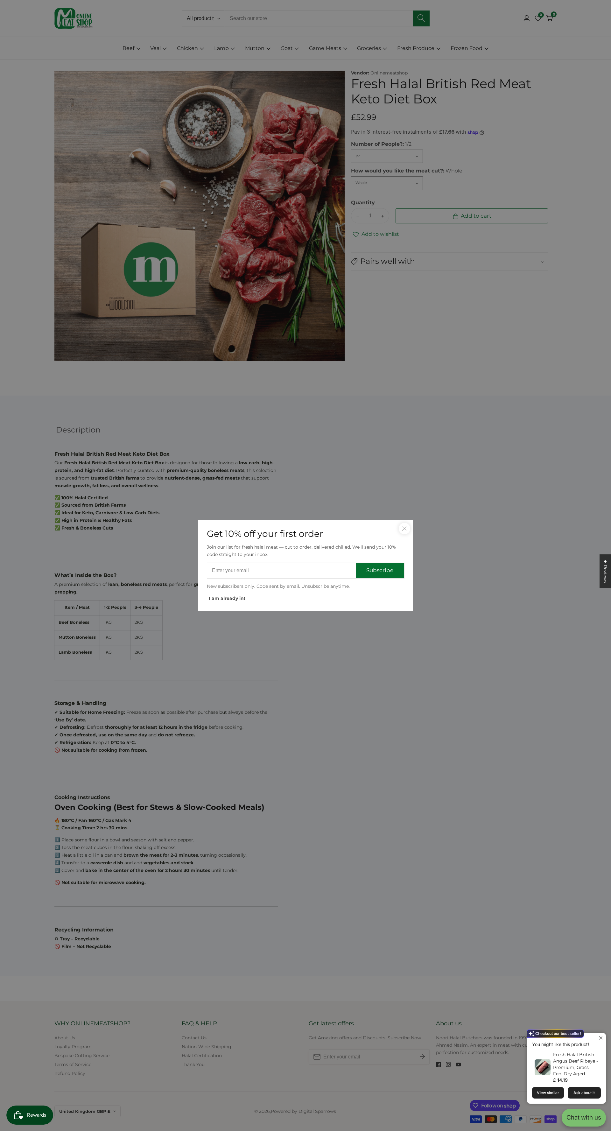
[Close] (404, 528)
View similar (548, 1092)
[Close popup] (600, 1038)
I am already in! (227, 598)
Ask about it (584, 1092)
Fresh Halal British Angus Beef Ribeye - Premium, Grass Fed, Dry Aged (575, 1064)
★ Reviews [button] (605, 571)
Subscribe (379, 570)
